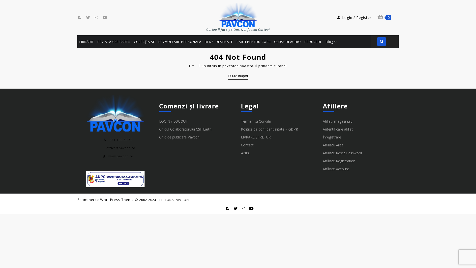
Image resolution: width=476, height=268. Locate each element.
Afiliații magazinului (338, 121)
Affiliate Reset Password (342, 153)
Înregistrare (332, 137)
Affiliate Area (333, 145)
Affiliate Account (336, 169)
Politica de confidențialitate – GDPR (269, 129)
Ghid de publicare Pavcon (179, 137)
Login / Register (356, 17)
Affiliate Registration (339, 161)
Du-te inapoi (238, 76)
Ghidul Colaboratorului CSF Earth (185, 129)
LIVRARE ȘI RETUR (256, 137)
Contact (247, 145)
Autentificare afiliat (338, 129)
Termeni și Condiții (256, 121)
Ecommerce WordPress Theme (105, 199)
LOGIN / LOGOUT (173, 121)
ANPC (245, 153)
